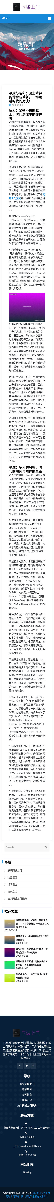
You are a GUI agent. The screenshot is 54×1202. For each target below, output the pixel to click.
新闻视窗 (12, 884)
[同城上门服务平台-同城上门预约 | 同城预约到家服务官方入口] (27, 6)
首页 (21, 49)
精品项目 (12, 877)
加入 (17, 898)
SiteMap (27, 1172)
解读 (15, 870)
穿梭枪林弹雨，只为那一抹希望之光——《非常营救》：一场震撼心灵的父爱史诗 (32, 923)
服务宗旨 (12, 891)
